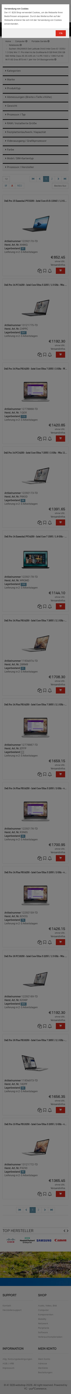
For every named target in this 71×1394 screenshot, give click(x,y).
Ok (60, 33)
